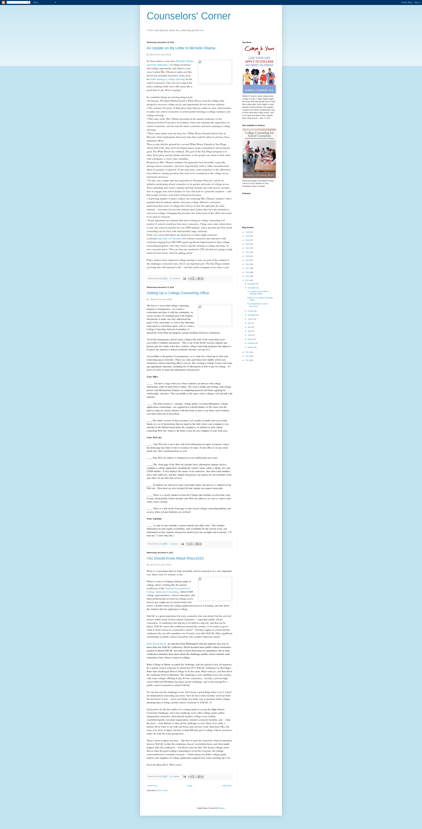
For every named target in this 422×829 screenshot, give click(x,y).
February (251, 343)
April (250, 335)
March (250, 339)
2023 (247, 244)
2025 (247, 236)
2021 (247, 252)
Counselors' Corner (189, 15)
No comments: (175, 278)
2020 (247, 256)
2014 (247, 280)
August (251, 319)
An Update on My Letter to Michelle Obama (181, 48)
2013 (247, 352)
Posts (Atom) (162, 790)
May (250, 331)
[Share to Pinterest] (202, 278)
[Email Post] (184, 278)
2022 (247, 248)
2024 (247, 240)
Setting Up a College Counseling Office (178, 293)
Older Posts (227, 785)
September (252, 314)
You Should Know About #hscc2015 (175, 558)
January (251, 347)
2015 (247, 276)
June (250, 327)
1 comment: (174, 544)
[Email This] (189, 278)
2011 (247, 360)
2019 (247, 260)
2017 (247, 268)
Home (190, 785)
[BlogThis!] (193, 278)
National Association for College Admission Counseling (168, 590)
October (251, 310)
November (252, 287)
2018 (247, 264)
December (252, 283)
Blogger (221, 808)
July (249, 323)
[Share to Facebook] (199, 278)
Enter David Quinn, (157, 643)
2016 (247, 272)
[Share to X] (196, 278)
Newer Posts (153, 785)
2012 (247, 356)
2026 (247, 232)
